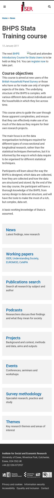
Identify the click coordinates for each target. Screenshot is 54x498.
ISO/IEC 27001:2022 (47, 475)
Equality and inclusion (28, 488)
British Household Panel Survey (20, 81)
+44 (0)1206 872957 (12, 465)
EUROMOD (12, 262)
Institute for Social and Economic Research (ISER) (27, 7)
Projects (13, 338)
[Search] (49, 6)
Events (12, 366)
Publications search (23, 282)
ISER (8, 258)
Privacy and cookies (12, 484)
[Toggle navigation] (4, 6)
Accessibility (8, 488)
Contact (45, 488)
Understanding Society (25, 258)
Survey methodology (23, 394)
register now (38, 61)
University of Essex (32, 475)
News (11, 230)
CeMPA (23, 262)
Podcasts (14, 310)
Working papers (19, 254)
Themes (13, 422)
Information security (34, 484)
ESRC (12, 475)
